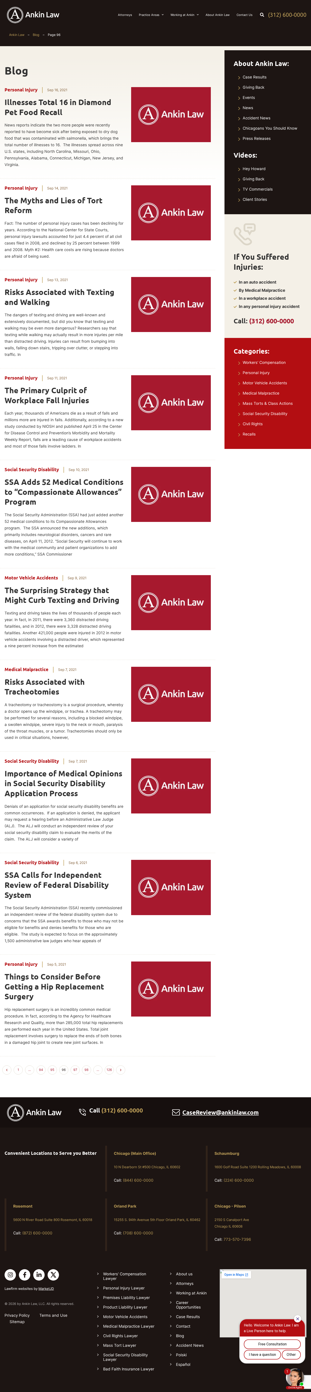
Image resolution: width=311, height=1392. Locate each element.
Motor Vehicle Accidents (31, 578)
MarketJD (46, 1288)
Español (183, 1364)
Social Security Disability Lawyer (125, 1357)
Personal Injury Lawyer (124, 1288)
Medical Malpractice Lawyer (128, 1326)
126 (110, 1068)
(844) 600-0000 (138, 1180)
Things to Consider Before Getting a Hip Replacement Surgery (54, 986)
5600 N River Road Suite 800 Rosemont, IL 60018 (52, 1220)
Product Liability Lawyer (125, 1307)
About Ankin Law (218, 15)
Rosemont (23, 1206)
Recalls (249, 434)
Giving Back (253, 87)
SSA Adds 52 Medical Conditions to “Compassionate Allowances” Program (64, 492)
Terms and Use (53, 1315)
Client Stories (255, 199)
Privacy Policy (17, 1315)
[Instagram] (10, 1275)
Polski (181, 1355)
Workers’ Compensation (264, 362)
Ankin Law (16, 35)
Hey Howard (254, 168)
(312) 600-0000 (287, 14)
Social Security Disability (32, 469)
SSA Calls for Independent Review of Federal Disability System (57, 885)
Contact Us (244, 15)
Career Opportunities (188, 1304)
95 (53, 1068)
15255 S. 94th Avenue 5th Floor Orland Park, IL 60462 (157, 1220)
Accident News (256, 118)
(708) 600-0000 (138, 1233)
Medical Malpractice (26, 669)
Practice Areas (149, 15)
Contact (183, 1326)
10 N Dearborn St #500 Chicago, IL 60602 (147, 1167)
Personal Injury (21, 90)
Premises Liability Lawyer (126, 1297)
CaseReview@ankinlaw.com (220, 1112)
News (248, 108)
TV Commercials (258, 189)
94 (42, 1068)
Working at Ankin (182, 15)
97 (76, 1068)
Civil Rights (253, 424)
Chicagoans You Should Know (270, 128)
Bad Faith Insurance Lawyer (128, 1369)
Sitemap (17, 1321)
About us (184, 1274)
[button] (262, 14)
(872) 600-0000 (37, 1233)
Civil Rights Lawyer (120, 1336)
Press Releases (257, 138)
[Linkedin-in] (39, 1275)
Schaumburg (226, 1153)
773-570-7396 (237, 1239)
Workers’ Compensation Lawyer (124, 1276)
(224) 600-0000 (239, 1180)
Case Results (255, 77)
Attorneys (125, 15)
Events (249, 97)
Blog (36, 35)
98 (87, 1068)
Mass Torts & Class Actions (268, 403)
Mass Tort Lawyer (119, 1345)
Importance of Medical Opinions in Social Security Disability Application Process (63, 783)
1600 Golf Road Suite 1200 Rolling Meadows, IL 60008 (257, 1167)
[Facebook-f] (24, 1275)
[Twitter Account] (53, 1275)
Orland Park (125, 1206)
